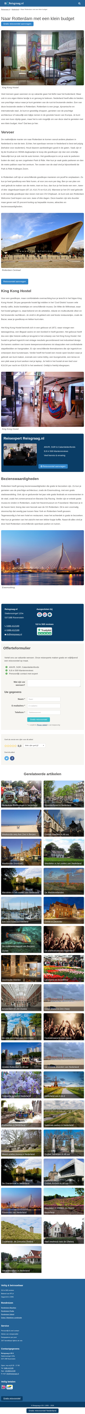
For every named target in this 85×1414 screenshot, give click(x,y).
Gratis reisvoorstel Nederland (42, 1410)
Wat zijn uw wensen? (19, 683)
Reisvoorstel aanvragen (14, 281)
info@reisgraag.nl (12, 1374)
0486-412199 (12, 626)
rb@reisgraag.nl (14, 634)
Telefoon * (20, 712)
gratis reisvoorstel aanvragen (17, 24)
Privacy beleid (42, 725)
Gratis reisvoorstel (38, 719)
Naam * (21, 699)
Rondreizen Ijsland (7, 1314)
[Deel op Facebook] (12, 758)
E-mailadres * (18, 706)
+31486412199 (10, 1371)
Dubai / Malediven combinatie (11, 1317)
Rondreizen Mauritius (8, 1308)
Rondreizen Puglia (7, 1311)
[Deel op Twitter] (6, 758)
